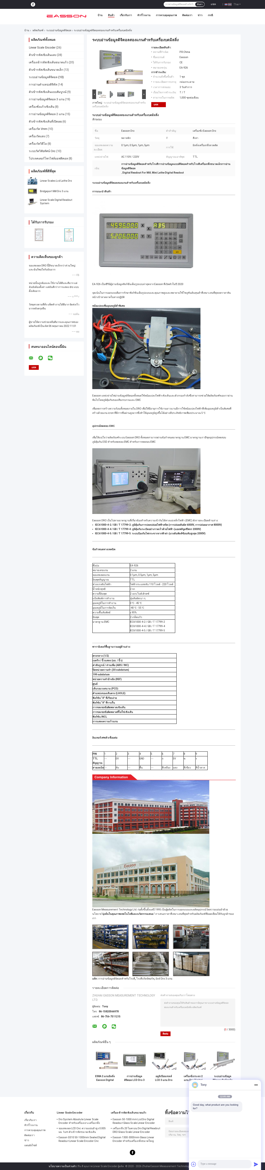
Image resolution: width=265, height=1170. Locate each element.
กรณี (210, 15)
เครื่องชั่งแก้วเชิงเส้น (41, 106)
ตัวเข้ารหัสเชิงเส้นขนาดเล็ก (46, 69)
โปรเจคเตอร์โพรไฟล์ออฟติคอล (48, 158)
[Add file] (193, 1164)
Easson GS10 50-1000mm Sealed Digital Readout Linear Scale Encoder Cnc (82, 1139)
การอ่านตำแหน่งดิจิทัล (43, 84)
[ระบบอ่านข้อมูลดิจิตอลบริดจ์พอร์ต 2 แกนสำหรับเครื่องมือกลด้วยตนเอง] (222, 1060)
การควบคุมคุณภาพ (166, 15)
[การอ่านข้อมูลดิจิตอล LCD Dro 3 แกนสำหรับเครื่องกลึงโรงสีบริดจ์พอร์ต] (134, 1060)
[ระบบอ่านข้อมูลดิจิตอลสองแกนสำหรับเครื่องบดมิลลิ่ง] (117, 67)
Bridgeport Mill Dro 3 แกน (54, 191)
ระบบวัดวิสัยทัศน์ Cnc (42, 151)
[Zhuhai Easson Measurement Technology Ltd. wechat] (52, 358)
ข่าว (200, 15)
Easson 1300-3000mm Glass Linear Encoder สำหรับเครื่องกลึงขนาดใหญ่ (133, 1139)
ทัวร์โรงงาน (144, 15)
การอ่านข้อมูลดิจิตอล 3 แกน (46, 99)
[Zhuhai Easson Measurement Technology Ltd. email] (33, 358)
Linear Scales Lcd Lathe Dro (56, 180)
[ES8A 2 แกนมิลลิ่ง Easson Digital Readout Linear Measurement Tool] (105, 1060)
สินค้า (111, 15)
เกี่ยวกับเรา (126, 15)
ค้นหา (200, 4)
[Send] (256, 1164)
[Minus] (256, 1085)
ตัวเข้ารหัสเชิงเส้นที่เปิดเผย (45, 121)
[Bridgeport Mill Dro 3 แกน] (32, 191)
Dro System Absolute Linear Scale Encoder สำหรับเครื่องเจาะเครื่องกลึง (79, 1121)
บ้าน (100, 15)
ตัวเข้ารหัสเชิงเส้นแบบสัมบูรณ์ (48, 92)
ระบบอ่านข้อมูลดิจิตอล (58, 30)
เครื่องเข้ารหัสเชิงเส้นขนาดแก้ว (48, 62)
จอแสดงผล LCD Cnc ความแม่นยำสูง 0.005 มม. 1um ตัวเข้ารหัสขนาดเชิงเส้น (82, 1130)
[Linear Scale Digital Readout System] (32, 201)
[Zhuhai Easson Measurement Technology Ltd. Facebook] (33, 4)
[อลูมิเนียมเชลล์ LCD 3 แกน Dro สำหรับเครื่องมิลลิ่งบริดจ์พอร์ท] (163, 1060)
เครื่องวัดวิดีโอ (38, 143)
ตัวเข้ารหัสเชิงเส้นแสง (42, 55)
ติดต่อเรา (187, 15)
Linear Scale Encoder (42, 47)
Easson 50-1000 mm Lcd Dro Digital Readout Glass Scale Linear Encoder (134, 1121)
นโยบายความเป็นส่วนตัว (62, 1166)
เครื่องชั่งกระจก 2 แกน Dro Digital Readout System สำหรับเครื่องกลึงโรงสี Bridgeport (193, 1078)
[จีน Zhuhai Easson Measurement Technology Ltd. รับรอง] (39, 235)
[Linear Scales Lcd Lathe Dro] (32, 180)
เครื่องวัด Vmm (38, 129)
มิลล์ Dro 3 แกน (164, 978)
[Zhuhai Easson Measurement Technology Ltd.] (66, 16)
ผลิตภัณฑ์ (38, 30)
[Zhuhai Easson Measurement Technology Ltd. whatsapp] (42, 358)
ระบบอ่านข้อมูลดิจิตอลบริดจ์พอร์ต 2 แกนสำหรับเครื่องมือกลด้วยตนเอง (222, 1078)
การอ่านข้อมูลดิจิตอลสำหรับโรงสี (116, 978)
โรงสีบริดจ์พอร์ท (145, 978)
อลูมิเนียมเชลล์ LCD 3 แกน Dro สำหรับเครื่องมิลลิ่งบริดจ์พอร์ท (163, 1078)
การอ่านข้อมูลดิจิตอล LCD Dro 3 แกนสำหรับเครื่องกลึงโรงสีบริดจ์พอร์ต (134, 1078)
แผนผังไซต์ (30, 1145)
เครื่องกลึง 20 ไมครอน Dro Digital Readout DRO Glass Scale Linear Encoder (136, 1130)
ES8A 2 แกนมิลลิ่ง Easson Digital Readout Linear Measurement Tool (105, 1078)
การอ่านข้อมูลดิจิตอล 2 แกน (46, 114)
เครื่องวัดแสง (37, 136)
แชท (213, 4)
